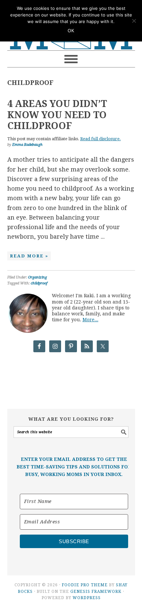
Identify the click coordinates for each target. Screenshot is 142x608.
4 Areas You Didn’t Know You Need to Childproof (57, 114)
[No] (133, 20)
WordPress (87, 597)
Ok (71, 30)
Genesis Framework (96, 591)
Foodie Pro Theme (85, 585)
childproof (39, 283)
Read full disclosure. (100, 138)
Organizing (37, 277)
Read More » (29, 255)
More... (90, 319)
